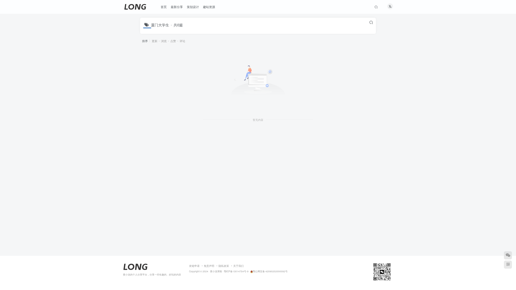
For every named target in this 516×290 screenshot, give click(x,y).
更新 (154, 41)
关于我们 (238, 266)
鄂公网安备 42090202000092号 (270, 271)
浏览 (164, 41)
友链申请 (194, 266)
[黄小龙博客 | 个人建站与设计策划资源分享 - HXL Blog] (135, 266)
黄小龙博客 (216, 271)
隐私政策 (223, 266)
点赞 (173, 41)
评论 (182, 41)
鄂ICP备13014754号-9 (236, 271)
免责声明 (209, 266)
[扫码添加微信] (508, 255)
